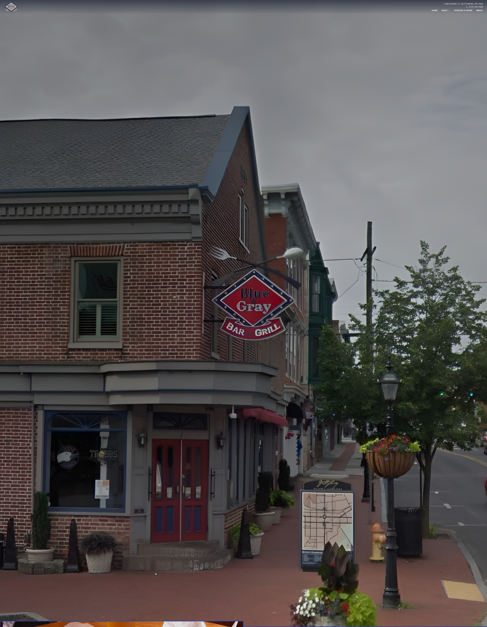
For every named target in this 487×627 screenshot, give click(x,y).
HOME (435, 10)
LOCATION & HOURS (463, 10)
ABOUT (479, 10)
